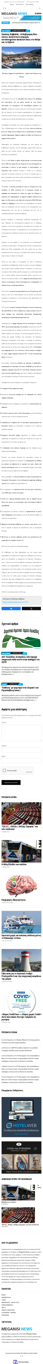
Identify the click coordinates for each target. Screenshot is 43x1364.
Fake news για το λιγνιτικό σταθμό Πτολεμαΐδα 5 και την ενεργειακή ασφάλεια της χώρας (21, 976)
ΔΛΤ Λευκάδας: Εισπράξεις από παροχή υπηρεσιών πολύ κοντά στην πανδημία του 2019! (21, 659)
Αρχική (12, 4)
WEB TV (4, 1307)
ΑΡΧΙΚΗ (4, 1295)
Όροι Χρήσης (29, 4)
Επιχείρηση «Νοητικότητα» (14, 900)
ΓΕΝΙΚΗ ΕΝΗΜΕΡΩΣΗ (7, 1305)
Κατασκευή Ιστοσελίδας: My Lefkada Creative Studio (21, 1353)
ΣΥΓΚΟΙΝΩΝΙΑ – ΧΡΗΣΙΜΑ (9, 1312)
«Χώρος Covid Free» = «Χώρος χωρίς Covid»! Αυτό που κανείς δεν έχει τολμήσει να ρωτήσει (21, 1017)
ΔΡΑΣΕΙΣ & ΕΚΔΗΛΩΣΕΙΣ (8, 1310)
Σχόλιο (4, 722)
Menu (38, 13)
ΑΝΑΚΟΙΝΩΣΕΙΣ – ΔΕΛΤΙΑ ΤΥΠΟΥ (10, 1302)
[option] (26, 23)
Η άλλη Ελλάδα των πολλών (14, 864)
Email (4, 756)
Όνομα (4, 746)
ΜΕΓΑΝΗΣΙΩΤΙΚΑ (6, 1297)
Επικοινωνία (20, 4)
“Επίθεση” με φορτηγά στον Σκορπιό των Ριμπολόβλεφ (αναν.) (20, 689)
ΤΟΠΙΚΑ (4, 684)
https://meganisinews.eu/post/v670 (15, 602)
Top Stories (6, 31)
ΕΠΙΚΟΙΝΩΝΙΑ (5, 1315)
